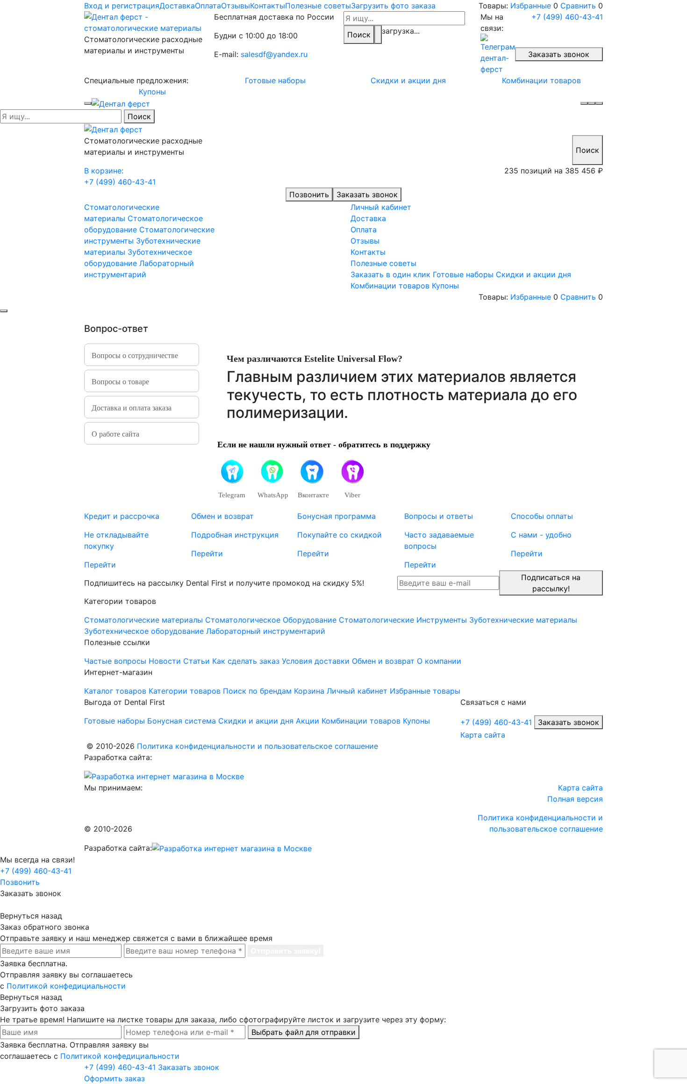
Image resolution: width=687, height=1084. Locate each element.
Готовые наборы (275, 80)
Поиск (359, 34)
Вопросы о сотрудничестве (135, 355)
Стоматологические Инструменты (403, 620)
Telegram (231, 495)
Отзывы (235, 5)
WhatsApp (272, 495)
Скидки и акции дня (408, 80)
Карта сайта (482, 734)
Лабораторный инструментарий (265, 631)
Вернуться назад (31, 915)
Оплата (208, 5)
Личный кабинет (381, 207)
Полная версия (575, 799)
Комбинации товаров (541, 80)
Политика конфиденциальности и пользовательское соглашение (257, 746)
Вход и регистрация (121, 5)
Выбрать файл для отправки (303, 1032)
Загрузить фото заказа (393, 5)
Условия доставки (316, 661)
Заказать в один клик (390, 274)
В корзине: (103, 170)
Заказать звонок (558, 54)
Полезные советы (318, 5)
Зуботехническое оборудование (144, 631)
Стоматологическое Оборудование (270, 620)
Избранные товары (425, 691)
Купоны (152, 91)
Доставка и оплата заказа (132, 408)
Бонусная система (181, 720)
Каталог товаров (115, 691)
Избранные (530, 5)
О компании (439, 661)
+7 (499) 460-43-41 (567, 17)
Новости (165, 661)
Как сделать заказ (245, 661)
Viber (352, 495)
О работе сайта (115, 434)
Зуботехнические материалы (523, 620)
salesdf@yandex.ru (274, 54)
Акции (307, 720)
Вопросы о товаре (120, 382)
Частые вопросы (115, 661)
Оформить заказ (114, 1078)
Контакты (267, 5)
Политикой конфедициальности (66, 986)
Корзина (309, 691)
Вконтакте (312, 495)
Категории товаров (185, 691)
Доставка (177, 5)
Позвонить (309, 194)
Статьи (196, 661)
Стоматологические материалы (143, 620)
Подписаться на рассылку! (550, 583)
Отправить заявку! (285, 950)
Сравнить (578, 5)
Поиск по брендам (257, 691)
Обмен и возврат (383, 661)
